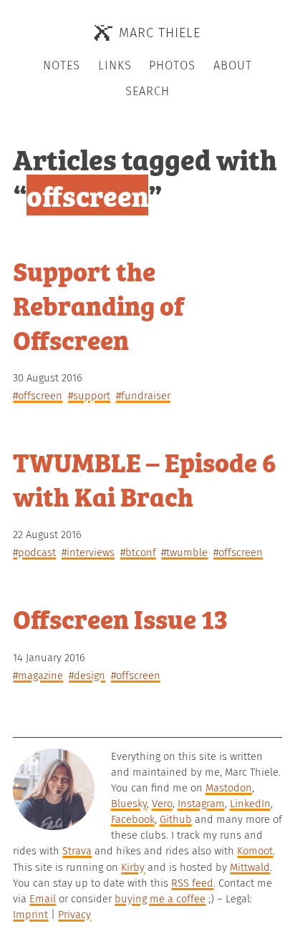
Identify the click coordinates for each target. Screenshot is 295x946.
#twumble (184, 552)
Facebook (133, 819)
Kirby (133, 867)
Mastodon (228, 787)
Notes (61, 65)
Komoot (255, 850)
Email (42, 898)
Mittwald (250, 867)
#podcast (34, 552)
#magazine (38, 675)
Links (115, 65)
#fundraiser (143, 395)
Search (147, 91)
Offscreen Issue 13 (120, 618)
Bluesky (129, 803)
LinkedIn (250, 803)
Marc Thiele (159, 33)
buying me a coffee (160, 898)
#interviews (88, 552)
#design (87, 675)
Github (176, 819)
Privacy (74, 914)
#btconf (138, 552)
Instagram (201, 803)
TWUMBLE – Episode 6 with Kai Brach (144, 478)
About (232, 65)
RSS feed (192, 883)
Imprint (30, 914)
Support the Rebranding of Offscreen (98, 304)
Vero (162, 803)
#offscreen (37, 395)
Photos (172, 65)
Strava (77, 850)
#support (89, 395)
